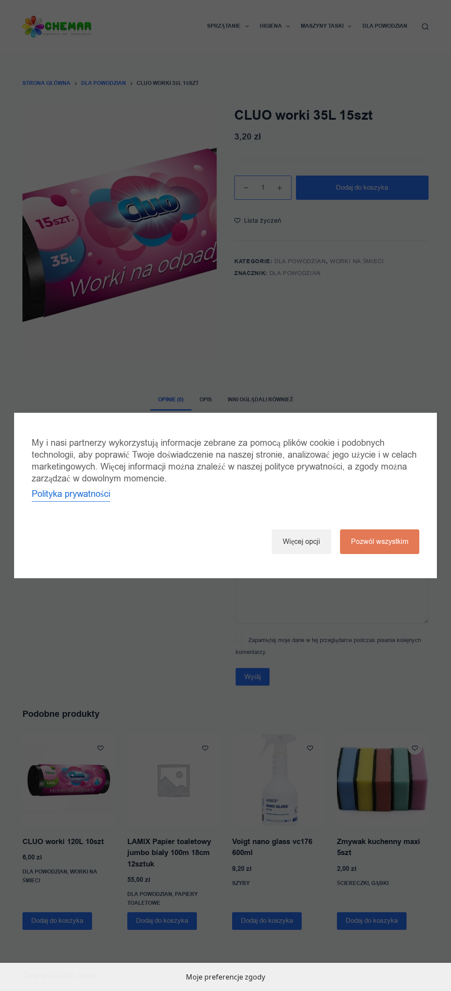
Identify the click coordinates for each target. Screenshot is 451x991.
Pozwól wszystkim (379, 542)
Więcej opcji (301, 542)
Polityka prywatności (71, 494)
